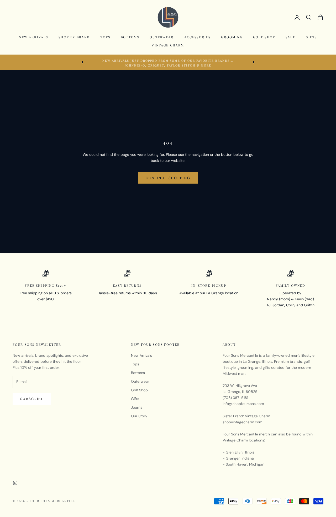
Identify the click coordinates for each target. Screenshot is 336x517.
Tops (105, 37)
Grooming (231, 37)
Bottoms (130, 37)
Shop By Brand (74, 37)
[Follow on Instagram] (15, 483)
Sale (290, 37)
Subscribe (32, 399)
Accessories (197, 37)
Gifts (311, 37)
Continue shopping (168, 178)
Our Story (139, 416)
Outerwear (162, 37)
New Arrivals (33, 37)
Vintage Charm (168, 45)
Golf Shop (264, 37)
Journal (137, 407)
